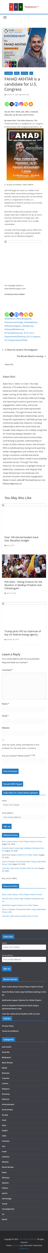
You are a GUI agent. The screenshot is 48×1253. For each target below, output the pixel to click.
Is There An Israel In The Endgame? (21, 349)
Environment (7, 1109)
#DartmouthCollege (13, 322)
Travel (4, 1204)
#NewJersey (27, 326)
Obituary (5, 1177)
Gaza (4, 1125)
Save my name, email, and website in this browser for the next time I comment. (20, 746)
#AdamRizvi (9, 318)
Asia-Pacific (6, 1047)
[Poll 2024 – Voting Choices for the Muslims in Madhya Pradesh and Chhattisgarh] (24, 556)
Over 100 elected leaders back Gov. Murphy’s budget (21, 539)
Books (4, 1068)
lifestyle (5, 1162)
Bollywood (6, 1057)
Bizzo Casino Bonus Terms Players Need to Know (22, 841)
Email (5, 715)
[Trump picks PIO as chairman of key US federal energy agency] (24, 604)
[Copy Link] (26, 102)
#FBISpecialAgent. (12, 326)
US (31, 73)
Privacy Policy (8, 1026)
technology (6, 1198)
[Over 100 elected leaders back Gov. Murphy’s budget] (24, 505)
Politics (24, 73)
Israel (4, 1151)
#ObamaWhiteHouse (14, 329)
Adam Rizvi (25, 95)
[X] (11, 102)
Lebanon (5, 1156)
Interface (5, 1141)
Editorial (5, 1099)
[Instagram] (21, 102)
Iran (3, 1146)
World (4, 1219)
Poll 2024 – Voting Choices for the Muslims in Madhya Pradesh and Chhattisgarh (23, 585)
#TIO (26, 333)
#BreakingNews (23, 318)
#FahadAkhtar (30, 322)
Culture (5, 1083)
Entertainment (8, 1104)
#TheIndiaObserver (13, 333)
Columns (8, 73)
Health (5, 1130)
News (17, 73)
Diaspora (5, 1089)
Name (5, 703)
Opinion (5, 1183)
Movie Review (8, 1167)
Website (5, 727)
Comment (7, 670)
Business (5, 1073)
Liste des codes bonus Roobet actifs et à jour (20, 868)
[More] (31, 102)
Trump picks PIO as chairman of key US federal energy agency (22, 633)
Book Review (7, 1062)
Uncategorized (8, 1209)
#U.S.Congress (33, 336)
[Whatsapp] (7, 102)
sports (4, 1193)
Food (4, 1120)
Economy (6, 1094)
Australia (5, 1052)
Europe (5, 1115)
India (4, 1136)
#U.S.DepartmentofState (15, 340)
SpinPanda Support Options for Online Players (20, 855)
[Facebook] (16, 102)
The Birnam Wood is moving (30, 356)
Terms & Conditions (10, 1031)
